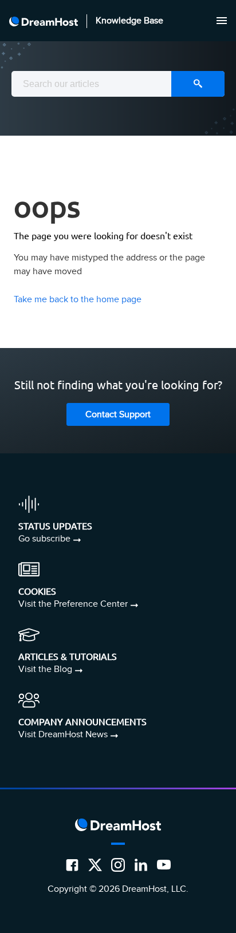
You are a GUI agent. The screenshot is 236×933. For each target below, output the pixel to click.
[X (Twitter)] (95, 864)
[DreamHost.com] (43, 20)
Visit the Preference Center (73, 604)
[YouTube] (163, 864)
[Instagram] (118, 864)
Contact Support (118, 414)
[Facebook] (72, 864)
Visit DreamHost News (63, 734)
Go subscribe (44, 538)
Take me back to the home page (77, 299)
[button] (222, 20)
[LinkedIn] (140, 864)
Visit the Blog (45, 669)
